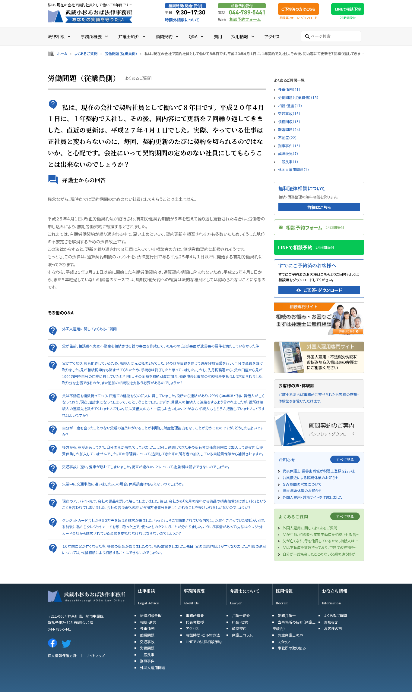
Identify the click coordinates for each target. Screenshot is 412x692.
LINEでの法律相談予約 (204, 641)
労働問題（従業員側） (121, 53)
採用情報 (284, 591)
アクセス (192, 628)
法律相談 (146, 591)
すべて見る (345, 459)
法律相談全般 (151, 615)
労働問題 (147, 647)
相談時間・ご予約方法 (203, 634)
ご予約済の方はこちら (298, 8)
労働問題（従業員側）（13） (298, 97)
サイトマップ (95, 655)
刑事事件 (147, 660)
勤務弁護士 (287, 615)
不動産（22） (287, 137)
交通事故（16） (289, 113)
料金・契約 (240, 622)
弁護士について (244, 591)
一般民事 (147, 654)
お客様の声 (333, 628)
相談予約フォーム (245, 19)
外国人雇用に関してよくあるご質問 (89, 328)
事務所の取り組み (292, 647)
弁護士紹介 (241, 615)
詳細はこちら (319, 207)
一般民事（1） (288, 161)
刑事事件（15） (289, 145)
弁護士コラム (242, 634)
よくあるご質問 (85, 53)
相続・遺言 (148, 622)
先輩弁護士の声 (290, 634)
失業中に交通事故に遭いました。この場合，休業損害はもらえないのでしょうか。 (123, 483)
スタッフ (284, 641)
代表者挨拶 (195, 622)
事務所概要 (194, 591)
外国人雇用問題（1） (293, 169)
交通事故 (147, 641)
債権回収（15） (289, 121)
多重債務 (147, 628)
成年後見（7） (288, 153)
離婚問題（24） (289, 129)
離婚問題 (147, 634)
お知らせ (331, 622)
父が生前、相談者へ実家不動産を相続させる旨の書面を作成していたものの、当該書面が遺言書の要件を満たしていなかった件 (160, 345)
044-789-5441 (247, 12)
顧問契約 (239, 628)
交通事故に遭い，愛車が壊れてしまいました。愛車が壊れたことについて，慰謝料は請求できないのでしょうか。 (146, 466)
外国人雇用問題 (152, 667)
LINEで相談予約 (348, 8)
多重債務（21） (289, 89)
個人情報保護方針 (62, 655)
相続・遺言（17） (290, 105)
